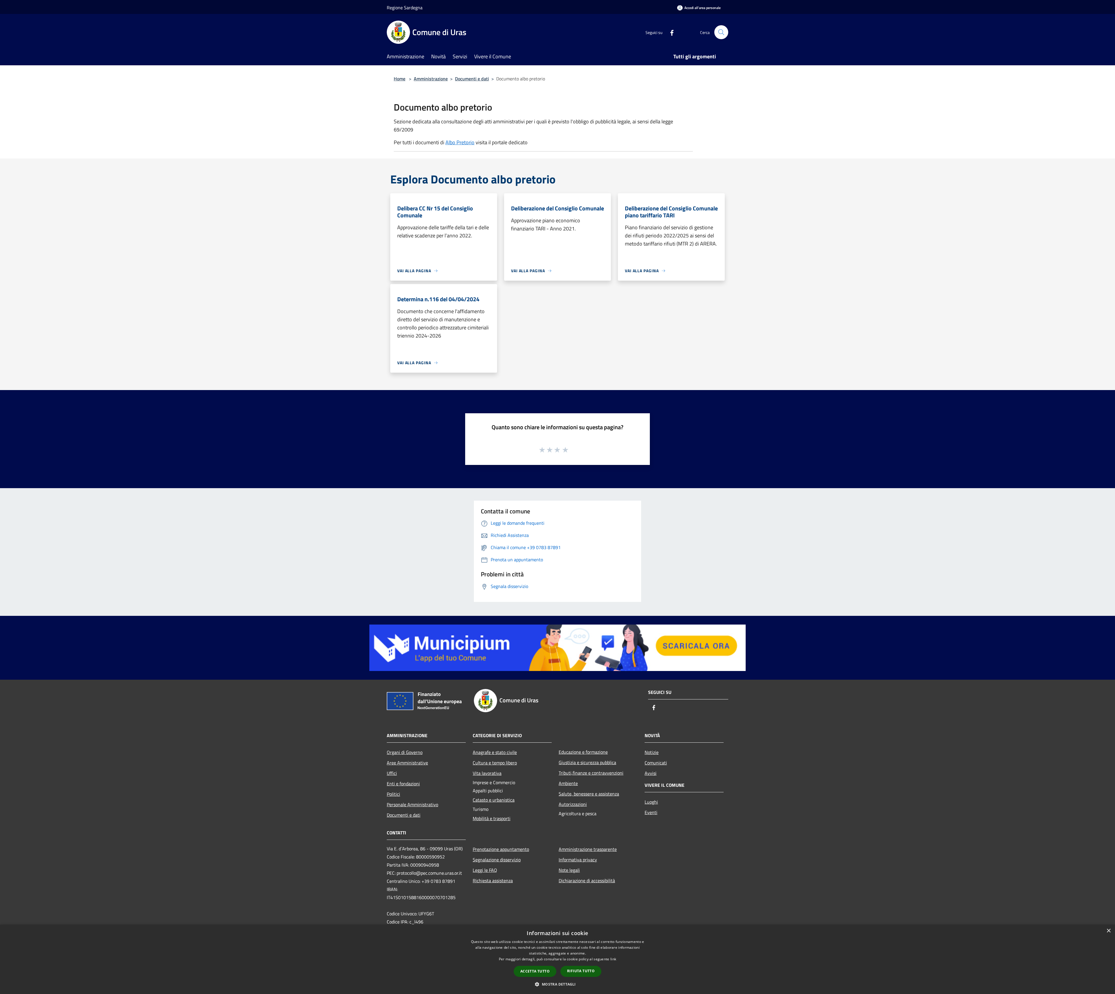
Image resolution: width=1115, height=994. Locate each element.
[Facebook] (669, 32)
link (613, 959)
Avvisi (651, 773)
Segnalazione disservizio (497, 859)
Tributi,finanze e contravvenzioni (591, 772)
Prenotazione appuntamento (501, 849)
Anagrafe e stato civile (495, 752)
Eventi (651, 812)
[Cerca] (721, 32)
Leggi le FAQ (485, 870)
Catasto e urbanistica (494, 799)
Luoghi (651, 801)
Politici (393, 794)
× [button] (1108, 931)
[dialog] (557, 959)
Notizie (652, 752)
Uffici (392, 773)
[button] (557, 984)
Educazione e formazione (583, 751)
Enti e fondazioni (403, 783)
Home (399, 78)
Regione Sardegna (404, 7)
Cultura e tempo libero (495, 762)
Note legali (569, 870)
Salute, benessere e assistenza (589, 793)
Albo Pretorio (459, 142)
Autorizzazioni (573, 804)
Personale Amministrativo (412, 804)
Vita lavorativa (487, 773)
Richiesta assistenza (493, 880)
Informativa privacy (578, 859)
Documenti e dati (472, 78)
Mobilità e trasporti (491, 818)
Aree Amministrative (407, 762)
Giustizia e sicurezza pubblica (587, 762)
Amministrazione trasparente (588, 849)
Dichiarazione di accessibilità (587, 880)
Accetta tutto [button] (535, 971)
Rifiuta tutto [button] (581, 970)
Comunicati (656, 762)
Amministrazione (431, 78)
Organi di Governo (404, 752)
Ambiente (568, 783)
